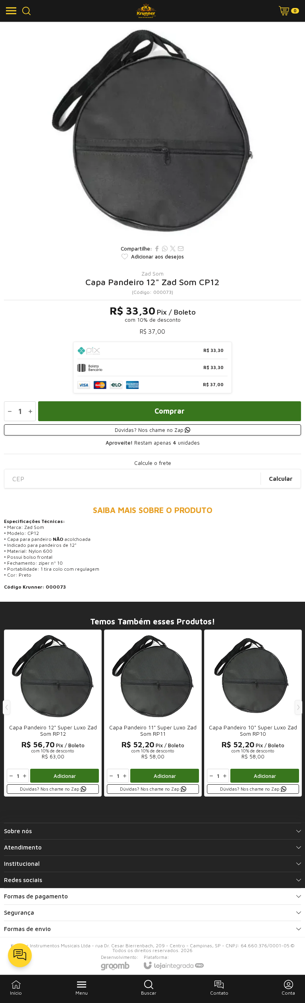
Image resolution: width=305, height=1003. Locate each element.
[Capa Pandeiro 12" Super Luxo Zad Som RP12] (52, 713)
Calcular (281, 478)
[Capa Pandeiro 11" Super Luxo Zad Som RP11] (152, 713)
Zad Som (152, 273)
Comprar (169, 411)
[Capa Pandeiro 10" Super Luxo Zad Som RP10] (253, 713)
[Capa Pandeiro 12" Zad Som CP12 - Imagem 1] (152, 131)
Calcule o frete (152, 463)
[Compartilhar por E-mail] (180, 248)
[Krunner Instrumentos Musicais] (146, 10)
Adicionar (65, 776)
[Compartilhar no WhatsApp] (165, 248)
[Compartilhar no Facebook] (157, 248)
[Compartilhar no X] (173, 248)
